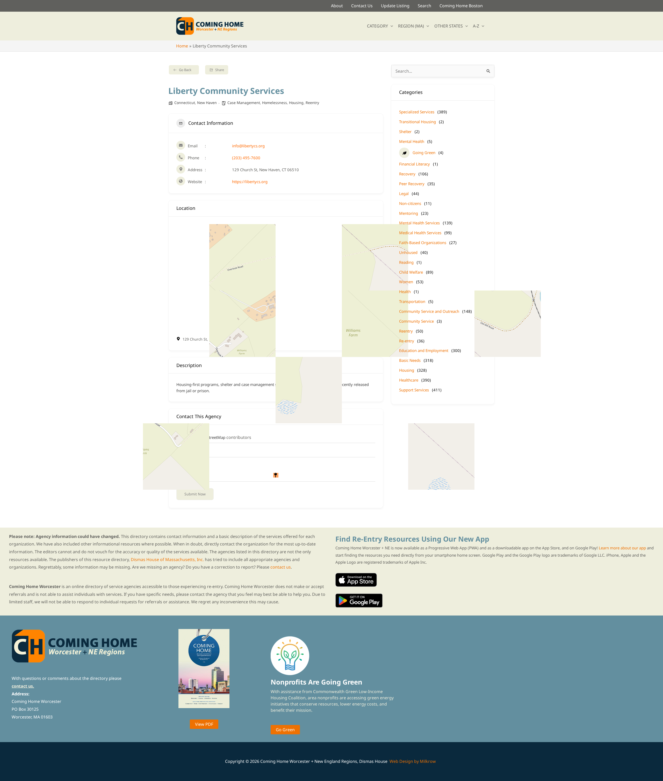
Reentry (312, 102)
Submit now (195, 494)
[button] (390, 26)
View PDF (204, 724)
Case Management (243, 102)
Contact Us (362, 6)
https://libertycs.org (250, 181)
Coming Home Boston (461, 6)
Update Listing (395, 6)
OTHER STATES (448, 26)
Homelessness (274, 102)
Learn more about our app (622, 547)
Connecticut (184, 102)
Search (424, 6)
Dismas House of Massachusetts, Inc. (167, 559)
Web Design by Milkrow (413, 761)
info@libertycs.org (248, 145)
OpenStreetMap (211, 437)
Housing (296, 102)
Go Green (285, 729)
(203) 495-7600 (246, 157)
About (337, 6)
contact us (280, 567)
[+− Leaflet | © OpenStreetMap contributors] (275, 276)
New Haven (207, 102)
